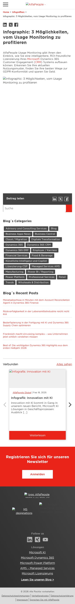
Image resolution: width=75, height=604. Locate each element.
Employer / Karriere (45, 250)
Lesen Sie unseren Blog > (37, 579)
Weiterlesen (38, 435)
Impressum (22, 600)
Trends (10, 282)
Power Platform (15, 277)
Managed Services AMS (46, 266)
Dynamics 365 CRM (39, 244)
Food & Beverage (42, 255)
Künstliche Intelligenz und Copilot (26, 260)
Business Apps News (18, 233)
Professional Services (41, 277)
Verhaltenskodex (40, 596)
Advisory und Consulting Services (26, 228)
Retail (62, 277)
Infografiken (18, 12)
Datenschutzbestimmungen (16, 596)
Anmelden (37, 474)
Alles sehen (64, 364)
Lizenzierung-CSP (16, 266)
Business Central (45, 233)
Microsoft (33, 58)
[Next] (69, 405)
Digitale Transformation (45, 239)
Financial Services (16, 255)
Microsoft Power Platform (37, 562)
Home (6, 12)
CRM (38, 62)
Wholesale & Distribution (33, 282)
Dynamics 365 (14, 244)
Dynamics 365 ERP (17, 250)
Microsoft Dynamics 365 (37, 557)
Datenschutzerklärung (62, 596)
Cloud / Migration (16, 239)
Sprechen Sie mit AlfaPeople (44, 600)
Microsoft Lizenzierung (37, 573)
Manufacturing (14, 271)
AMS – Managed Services (37, 568)
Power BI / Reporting (40, 271)
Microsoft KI (37, 552)
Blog (54, 228)
